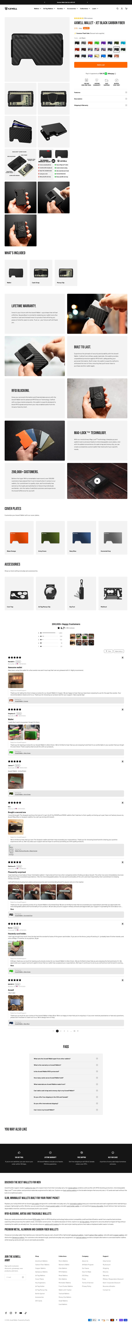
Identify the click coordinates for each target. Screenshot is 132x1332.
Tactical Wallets (64, 1293)
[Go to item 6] (79, 642)
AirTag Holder (40, 1286)
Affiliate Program (88, 1264)
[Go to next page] (78, 1031)
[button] (79, 18)
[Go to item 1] (72, 636)
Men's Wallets (63, 1261)
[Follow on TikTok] (25, 1313)
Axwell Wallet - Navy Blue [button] (22, 1024)
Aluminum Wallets (41, 1261)
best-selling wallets (70, 1190)
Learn (94, 8)
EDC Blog (85, 1275)
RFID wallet (37, 1219)
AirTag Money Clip (41, 1290)
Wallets (36, 8)
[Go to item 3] (85, 636)
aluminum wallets (77, 1235)
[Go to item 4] (91, 636)
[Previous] (44, 2)
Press (84, 1279)
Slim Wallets (63, 1279)
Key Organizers (40, 1283)
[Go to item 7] (85, 642)
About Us (85, 1261)
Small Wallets (63, 1301)
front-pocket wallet (53, 1206)
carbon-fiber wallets (96, 1235)
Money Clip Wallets (65, 1297)
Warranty (106, 1275)
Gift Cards (38, 1301)
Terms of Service (87, 1283)
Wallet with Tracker (65, 1290)
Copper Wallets (40, 1268)
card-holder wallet (73, 1206)
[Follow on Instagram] (11, 1313)
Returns (105, 1272)
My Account (107, 1264)
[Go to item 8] (91, 642)
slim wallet (35, 1203)
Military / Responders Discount (113, 1279)
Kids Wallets (63, 1268)
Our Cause (85, 1268)
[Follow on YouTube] (20, 1313)
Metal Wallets (63, 1275)
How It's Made (86, 1272)
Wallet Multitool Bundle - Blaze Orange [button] (26, 851)
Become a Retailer (109, 1286)
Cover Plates (39, 1279)
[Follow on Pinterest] (15, 1313)
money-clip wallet (97, 1206)
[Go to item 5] (72, 642)
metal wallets (72, 1188)
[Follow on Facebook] (6, 1313)
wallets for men (30, 1188)
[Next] (87, 2)
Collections (84, 8)
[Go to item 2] (79, 636)
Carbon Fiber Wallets (42, 1264)
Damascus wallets (18, 1237)
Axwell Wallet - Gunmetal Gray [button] (23, 915)
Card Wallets (63, 1304)
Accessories (71, 8)
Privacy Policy (86, 1286)
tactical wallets (81, 1237)
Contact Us (106, 1290)
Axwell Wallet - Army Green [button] (23, 794)
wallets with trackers (52, 1224)
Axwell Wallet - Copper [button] (21, 701)
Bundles (60, 8)
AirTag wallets (84, 1222)
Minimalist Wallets (65, 1283)
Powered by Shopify (24, 1320)
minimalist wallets (76, 1203)
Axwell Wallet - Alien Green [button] (23, 753)
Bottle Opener (40, 1293)
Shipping (106, 1268)
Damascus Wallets (41, 1272)
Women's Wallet (64, 1264)
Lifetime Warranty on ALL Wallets (66, 2)
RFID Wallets (63, 1272)
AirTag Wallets (48, 8)
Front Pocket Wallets (66, 1286)
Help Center (107, 1261)
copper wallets (119, 1235)
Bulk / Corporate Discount (111, 1283)
